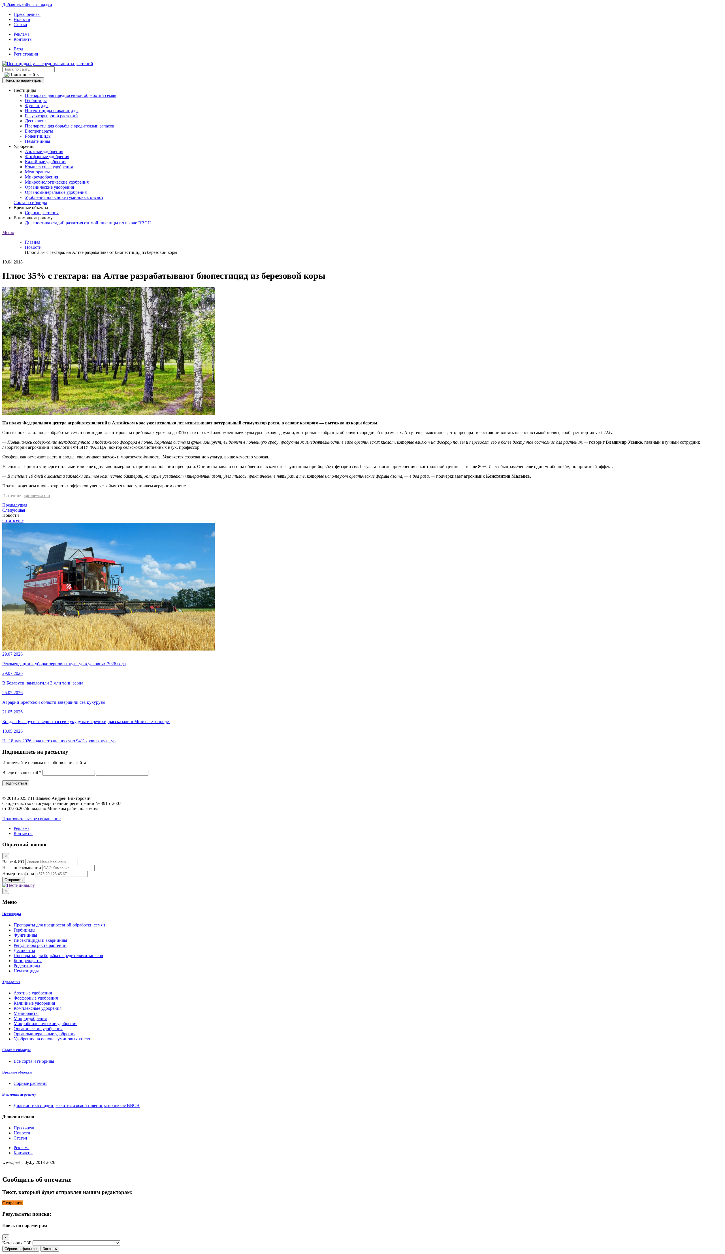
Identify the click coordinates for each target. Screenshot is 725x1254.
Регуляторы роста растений (51, 115)
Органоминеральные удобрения (56, 192)
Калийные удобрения (45, 161)
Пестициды (11, 914)
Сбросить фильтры (21, 1249)
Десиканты (35, 120)
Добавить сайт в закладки (27, 4)
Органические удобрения (49, 187)
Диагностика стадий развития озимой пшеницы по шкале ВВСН (88, 222)
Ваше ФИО (13, 861)
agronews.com (37, 495)
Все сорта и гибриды (34, 1061)
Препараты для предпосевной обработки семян (70, 95)
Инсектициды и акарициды (51, 110)
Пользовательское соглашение (31, 818)
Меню (8, 232)
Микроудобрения (41, 177)
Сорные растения (42, 212)
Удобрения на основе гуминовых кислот (64, 197)
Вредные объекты (17, 1072)
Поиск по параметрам (23, 80)
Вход (18, 48)
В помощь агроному (19, 1094)
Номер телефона (18, 873)
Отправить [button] (12, 1202)
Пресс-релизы (27, 14)
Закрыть (50, 1249)
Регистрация (26, 54)
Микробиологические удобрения (57, 182)
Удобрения (11, 982)
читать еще (13, 520)
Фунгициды (36, 105)
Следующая (13, 510)
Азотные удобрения (44, 151)
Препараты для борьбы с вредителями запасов (69, 126)
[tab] (362, 914)
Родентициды (38, 136)
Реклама (21, 34)
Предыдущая (14, 505)
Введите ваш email (21, 772)
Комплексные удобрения (49, 166)
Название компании (21, 867)
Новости (22, 19)
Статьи (20, 24)
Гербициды (36, 100)
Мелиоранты (37, 171)
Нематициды (37, 141)
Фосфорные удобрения (47, 156)
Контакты (23, 39)
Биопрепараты (39, 131)
